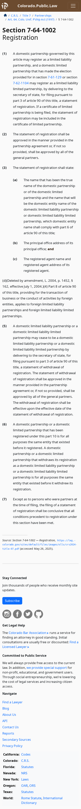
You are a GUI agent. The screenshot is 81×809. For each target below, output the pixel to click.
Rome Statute (31, 798)
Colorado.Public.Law (37, 5)
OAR (24, 785)
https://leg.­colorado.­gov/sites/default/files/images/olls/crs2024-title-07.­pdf (39, 544)
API (4, 721)
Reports (8, 733)
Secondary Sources (16, 739)
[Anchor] (64, 124)
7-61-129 (55, 77)
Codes (25, 754)
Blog (5, 708)
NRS (24, 773)
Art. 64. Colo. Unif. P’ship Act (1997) (31, 19)
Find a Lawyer (12, 702)
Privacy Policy (12, 746)
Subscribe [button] (12, 601)
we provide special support (47, 667)
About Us (9, 714)
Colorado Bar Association (27, 633)
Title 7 (26, 15)
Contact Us (10, 727)
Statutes (27, 767)
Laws (25, 779)
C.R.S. (14, 15)
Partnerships (43, 15)
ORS (32, 785)
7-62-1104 (21, 83)
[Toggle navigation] (73, 6)
